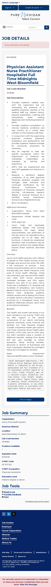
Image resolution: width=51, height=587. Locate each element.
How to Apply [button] (25, 399)
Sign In (8, 8)
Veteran (6, 534)
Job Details (11, 57)
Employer (7, 527)
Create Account (32, 8)
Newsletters (41, 552)
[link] (25, 16)
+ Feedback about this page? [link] (37, 501)
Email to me (9, 492)
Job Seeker (8, 523)
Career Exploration (11, 530)
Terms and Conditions (22, 552)
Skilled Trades (9, 538)
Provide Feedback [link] (12, 494)
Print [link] (6, 497)
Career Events (8, 556)
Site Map (5, 552)
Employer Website (10, 426)
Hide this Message (28, 584)
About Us (6, 542)
